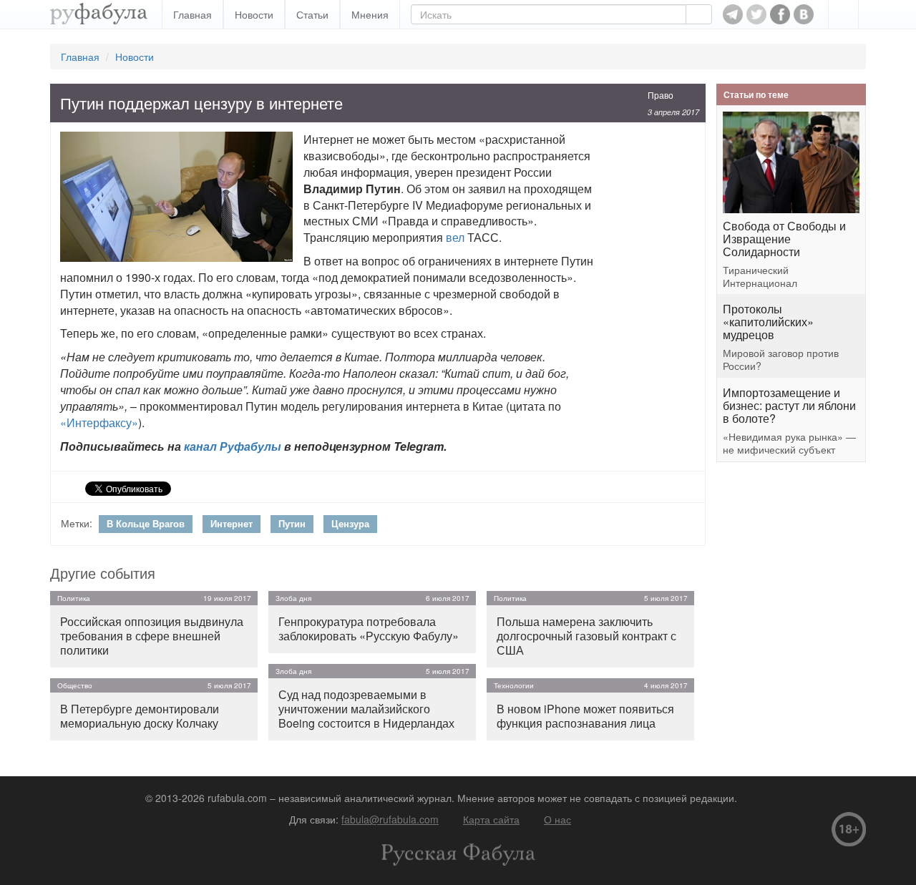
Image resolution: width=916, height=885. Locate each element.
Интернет (231, 523)
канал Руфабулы (232, 446)
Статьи (312, 14)
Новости (254, 14)
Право (660, 95)
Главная (192, 14)
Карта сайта (491, 819)
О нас (557, 819)
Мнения (370, 14)
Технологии (514, 685)
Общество (74, 685)
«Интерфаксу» (99, 422)
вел (455, 237)
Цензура (350, 523)
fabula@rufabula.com (390, 819)
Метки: (76, 523)
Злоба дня (293, 598)
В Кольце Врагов (146, 523)
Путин (292, 523)
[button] (843, 14)
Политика (73, 598)
